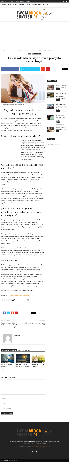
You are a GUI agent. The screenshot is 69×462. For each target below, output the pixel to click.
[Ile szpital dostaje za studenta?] (7, 358)
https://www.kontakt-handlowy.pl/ (20, 295)
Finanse (45, 4)
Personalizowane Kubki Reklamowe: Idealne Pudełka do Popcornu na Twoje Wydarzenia (10, 325)
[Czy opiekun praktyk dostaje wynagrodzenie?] (23, 358)
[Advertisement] (34, 35)
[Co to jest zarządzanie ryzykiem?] (38, 358)
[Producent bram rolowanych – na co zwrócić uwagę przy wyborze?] (50, 117)
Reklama (28, 1)
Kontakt (22, 1)
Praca (28, 4)
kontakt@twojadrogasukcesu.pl (41, 447)
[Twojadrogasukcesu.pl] (34, 14)
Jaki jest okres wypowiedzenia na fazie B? (35, 324)
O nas (17, 1)
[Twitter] (66, 1)
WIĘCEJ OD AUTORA (24, 350)
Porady (15, 4)
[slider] (6, 300)
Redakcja (17, 335)
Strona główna (6, 4)
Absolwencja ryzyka (36, 53)
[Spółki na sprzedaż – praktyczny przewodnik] (50, 129)
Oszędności (22, 4)
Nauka (57, 89)
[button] (65, 5)
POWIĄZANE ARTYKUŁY (9, 350)
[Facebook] (63, 1)
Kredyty (34, 4)
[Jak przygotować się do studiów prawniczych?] (50, 87)
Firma (40, 4)
